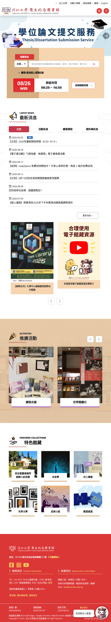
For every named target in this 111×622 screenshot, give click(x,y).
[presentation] (51, 301)
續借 (96, 3)
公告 (19, 129)
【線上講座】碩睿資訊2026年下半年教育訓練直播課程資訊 (41, 202)
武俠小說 (55, 511)
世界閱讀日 (80, 402)
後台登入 (84, 607)
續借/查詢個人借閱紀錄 (32, 72)
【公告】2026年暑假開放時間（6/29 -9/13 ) (32, 141)
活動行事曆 (75, 3)
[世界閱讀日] (80, 375)
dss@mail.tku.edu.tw (73, 587)
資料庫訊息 (92, 129)
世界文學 (23, 511)
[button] (5, 36)
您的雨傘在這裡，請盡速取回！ (26, 190)
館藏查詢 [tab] (24, 56)
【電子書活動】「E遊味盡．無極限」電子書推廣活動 (37, 153)
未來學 (55, 476)
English (104, 3)
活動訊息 (43, 129)
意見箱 (12, 595)
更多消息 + (88, 215)
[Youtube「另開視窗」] (26, 565)
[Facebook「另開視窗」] (11, 565)
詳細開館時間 (82, 85)
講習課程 (68, 129)
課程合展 (31, 402)
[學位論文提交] (55, 36)
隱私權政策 (22, 595)
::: (56, 3)
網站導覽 (87, 3)
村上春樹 (88, 476)
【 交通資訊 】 (53, 557)
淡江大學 (63, 3)
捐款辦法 (33, 595)
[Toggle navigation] (106, 11)
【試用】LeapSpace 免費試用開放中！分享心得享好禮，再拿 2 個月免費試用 (51, 166)
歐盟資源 (88, 511)
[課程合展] (31, 375)
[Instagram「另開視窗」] (19, 565)
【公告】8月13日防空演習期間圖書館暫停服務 (34, 178)
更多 (50, 582)
